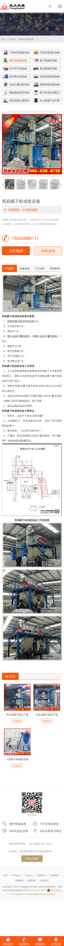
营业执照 (51, 893)
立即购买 (16, 250)
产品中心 (12, 39)
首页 (3, 39)
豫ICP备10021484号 (36, 890)
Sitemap (42, 893)
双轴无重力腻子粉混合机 (21, 321)
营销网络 (19, 880)
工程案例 (54, 875)
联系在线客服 (32, 858)
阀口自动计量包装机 (18, 336)
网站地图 (33, 893)
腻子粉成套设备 (26, 39)
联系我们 (32, 880)
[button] (60, 184)
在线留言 (44, 880)
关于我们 (16, 875)
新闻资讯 (41, 875)
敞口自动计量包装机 (46, 336)
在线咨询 (48, 250)
